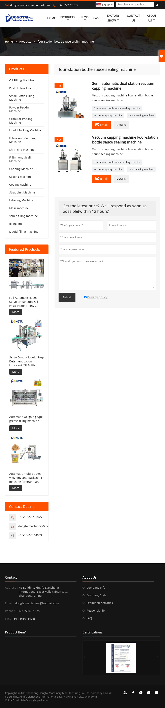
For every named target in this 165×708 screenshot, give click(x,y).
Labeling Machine (21, 200)
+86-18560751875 (67, 5)
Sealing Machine (20, 177)
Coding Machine (20, 184)
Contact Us (133, 18)
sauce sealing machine (141, 115)
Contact (11, 577)
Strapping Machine (22, 192)
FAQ (89, 618)
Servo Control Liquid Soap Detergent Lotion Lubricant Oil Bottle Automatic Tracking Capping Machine (26, 361)
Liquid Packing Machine (25, 130)
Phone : (10, 611)
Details (121, 125)
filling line (16, 224)
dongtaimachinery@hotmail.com (30, 5)
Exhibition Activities (100, 603)
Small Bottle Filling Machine (21, 97)
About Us (151, 18)
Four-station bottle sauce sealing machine (117, 108)
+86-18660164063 (30, 535)
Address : (11, 587)
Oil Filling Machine (21, 80)
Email (101, 124)
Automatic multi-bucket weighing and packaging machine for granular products (25, 478)
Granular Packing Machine (20, 120)
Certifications (92, 632)
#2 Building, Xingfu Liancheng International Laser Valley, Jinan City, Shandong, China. (43, 592)
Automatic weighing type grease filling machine (26, 419)
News (84, 17)
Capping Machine (21, 169)
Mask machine (19, 208)
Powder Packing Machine (19, 109)
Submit (67, 297)
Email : (9, 603)
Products (67, 17)
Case (96, 18)
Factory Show (113, 18)
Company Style (96, 595)
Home (51, 18)
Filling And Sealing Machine (21, 159)
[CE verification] (121, 658)
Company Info (96, 587)
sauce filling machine (23, 216)
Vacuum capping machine (108, 115)
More (15, 312)
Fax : (8, 618)
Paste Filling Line (20, 88)
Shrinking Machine (22, 149)
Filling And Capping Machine (22, 140)
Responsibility (96, 610)
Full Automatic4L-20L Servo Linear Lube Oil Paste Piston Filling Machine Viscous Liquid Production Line (25, 302)
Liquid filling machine (23, 231)
